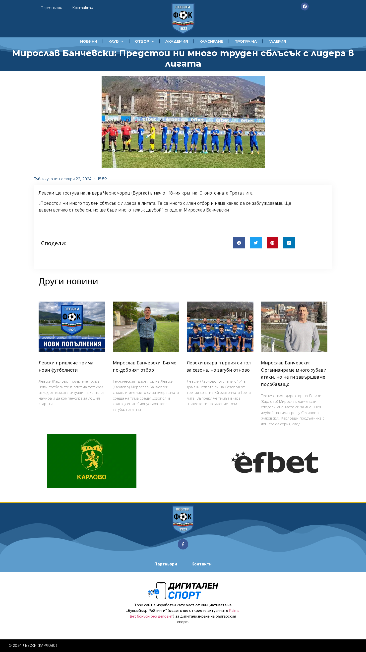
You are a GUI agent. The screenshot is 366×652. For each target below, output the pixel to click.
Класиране (211, 41)
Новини (88, 41)
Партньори (51, 7)
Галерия (277, 41)
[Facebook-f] (183, 544)
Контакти (82, 7)
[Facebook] (305, 6)
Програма (246, 41)
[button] (239, 242)
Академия (176, 41)
